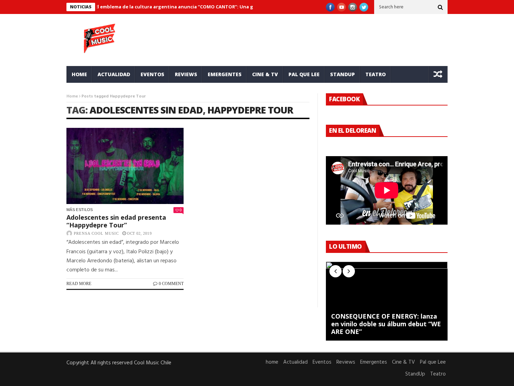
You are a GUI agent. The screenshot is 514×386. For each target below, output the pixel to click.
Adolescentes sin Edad (146, 109)
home (79, 74)
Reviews (186, 74)
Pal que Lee (304, 74)
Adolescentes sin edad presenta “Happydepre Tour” (116, 221)
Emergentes (225, 74)
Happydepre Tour (250, 109)
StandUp (342, 74)
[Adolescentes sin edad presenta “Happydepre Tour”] (125, 166)
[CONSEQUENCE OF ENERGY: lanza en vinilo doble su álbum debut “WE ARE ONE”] (387, 301)
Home (72, 96)
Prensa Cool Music (96, 233)
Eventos (152, 74)
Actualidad (114, 74)
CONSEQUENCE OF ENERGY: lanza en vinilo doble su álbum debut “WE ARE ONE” (386, 324)
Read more (78, 283)
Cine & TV (265, 74)
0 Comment (171, 283)
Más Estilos (79, 209)
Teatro (375, 74)
